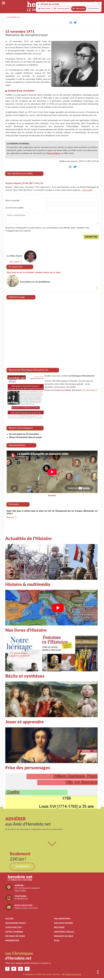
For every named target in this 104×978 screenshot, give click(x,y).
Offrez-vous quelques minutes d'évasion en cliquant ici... (28, 963)
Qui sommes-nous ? (15, 923)
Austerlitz (52, 496)
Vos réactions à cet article (20, 173)
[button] (98, 972)
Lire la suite (87, 190)
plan (56, 941)
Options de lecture (72, 974)
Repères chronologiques (21, 428)
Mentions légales (64, 932)
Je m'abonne (22, 866)
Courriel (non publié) (14, 208)
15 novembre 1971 (13, 17)
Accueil (9, 919)
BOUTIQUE (59, 927)
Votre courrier (14, 932)
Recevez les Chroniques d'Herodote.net (28, 370)
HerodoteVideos (17, 445)
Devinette (14, 504)
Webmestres (12, 941)
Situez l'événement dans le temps (25, 437)
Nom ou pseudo (13, 200)
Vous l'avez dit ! (13, 927)
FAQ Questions (62, 919)
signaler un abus (63, 936)
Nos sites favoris (63, 923)
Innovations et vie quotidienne (35, 282)
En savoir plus (15, 267)
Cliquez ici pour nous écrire (26, 908)
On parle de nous (15, 936)
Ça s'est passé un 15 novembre (24, 434)
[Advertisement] (52, 333)
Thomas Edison (53, 153)
